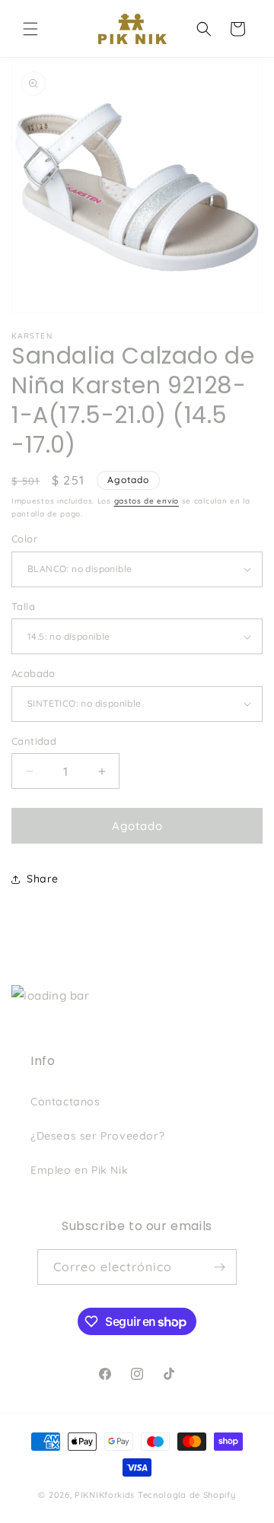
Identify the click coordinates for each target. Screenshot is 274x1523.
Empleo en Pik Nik (79, 1170)
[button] (30, 29)
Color (24, 539)
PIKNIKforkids (105, 1495)
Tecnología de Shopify (187, 1495)
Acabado (33, 673)
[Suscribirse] (219, 1267)
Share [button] (43, 879)
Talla (23, 606)
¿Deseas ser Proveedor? (97, 1136)
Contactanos (65, 1101)
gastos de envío (147, 501)
